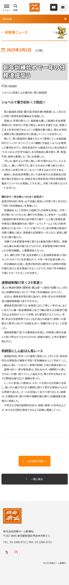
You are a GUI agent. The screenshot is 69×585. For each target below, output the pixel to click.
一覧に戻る (37, 479)
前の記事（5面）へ (37, 461)
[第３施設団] (34, 86)
